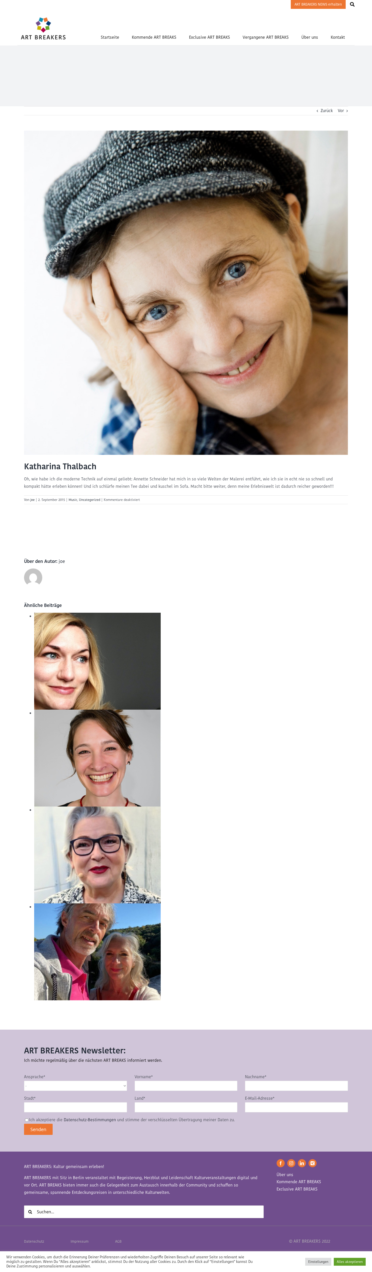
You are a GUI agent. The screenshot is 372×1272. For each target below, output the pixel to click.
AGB (118, 1241)
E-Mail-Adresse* (259, 1098)
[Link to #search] (352, 4)
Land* (140, 1098)
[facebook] (281, 1163)
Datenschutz (34, 1241)
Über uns (285, 1175)
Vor (341, 111)
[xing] (312, 1163)
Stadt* (29, 1098)
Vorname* (144, 1077)
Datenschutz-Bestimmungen (90, 1120)
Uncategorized (89, 499)
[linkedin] (302, 1163)
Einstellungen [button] (318, 1261)
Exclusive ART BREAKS (297, 1189)
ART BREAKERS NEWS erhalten (318, 4)
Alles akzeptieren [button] (350, 1261)
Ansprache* (34, 1077)
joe (32, 499)
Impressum (80, 1241)
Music (73, 499)
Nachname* (255, 1077)
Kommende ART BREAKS (299, 1182)
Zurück (327, 111)
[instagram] (291, 1163)
